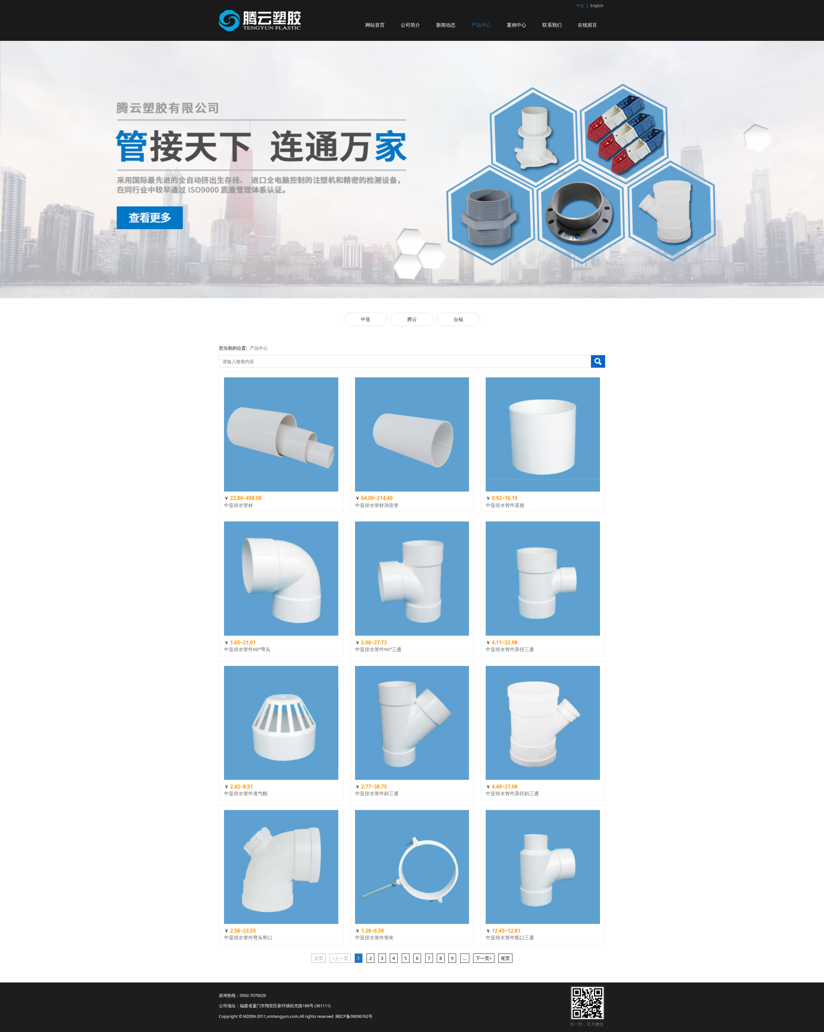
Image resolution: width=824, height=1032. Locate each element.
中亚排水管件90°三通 (378, 649)
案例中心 (516, 25)
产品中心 (481, 25)
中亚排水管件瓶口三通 (510, 937)
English (596, 5)
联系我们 (552, 25)
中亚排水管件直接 (505, 505)
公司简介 (410, 25)
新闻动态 (445, 25)
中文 (580, 5)
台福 (458, 319)
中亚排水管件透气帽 (245, 793)
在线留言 (587, 25)
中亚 (365, 319)
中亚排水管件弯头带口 (248, 937)
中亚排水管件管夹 (374, 937)
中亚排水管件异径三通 (510, 649)
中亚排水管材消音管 (376, 505)
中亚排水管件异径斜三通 (512, 793)
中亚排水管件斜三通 (376, 793)
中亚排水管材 (238, 505)
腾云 (412, 319)
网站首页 (375, 25)
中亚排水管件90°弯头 (247, 649)
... (465, 958)
